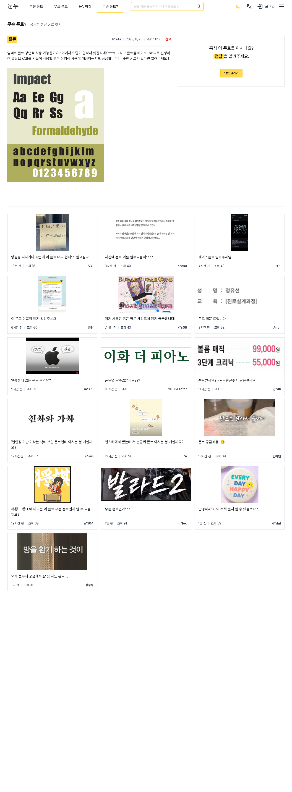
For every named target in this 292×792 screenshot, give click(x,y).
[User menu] (249, 6)
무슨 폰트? (110, 6)
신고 (168, 39)
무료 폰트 (61, 6)
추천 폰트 (36, 6)
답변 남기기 (231, 73)
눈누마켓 (85, 6)
